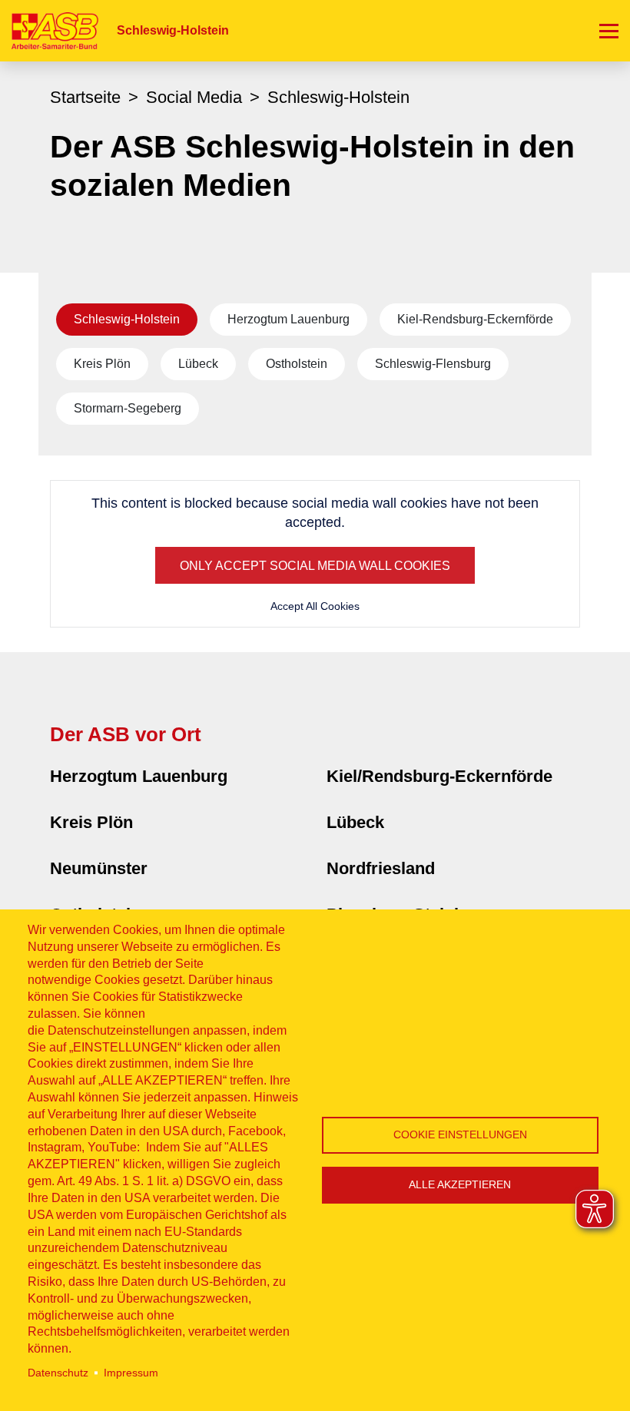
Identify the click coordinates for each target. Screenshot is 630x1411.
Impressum (131, 1373)
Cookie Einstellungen (460, 1135)
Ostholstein (296, 363)
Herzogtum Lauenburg (288, 319)
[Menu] (608, 30)
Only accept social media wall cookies (315, 565)
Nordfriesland (381, 868)
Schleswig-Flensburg (433, 363)
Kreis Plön (102, 363)
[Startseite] (49, 30)
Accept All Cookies (315, 606)
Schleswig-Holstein (127, 319)
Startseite (85, 97)
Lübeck (198, 363)
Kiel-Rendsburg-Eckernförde (475, 319)
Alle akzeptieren (460, 1185)
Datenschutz (58, 1373)
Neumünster (99, 868)
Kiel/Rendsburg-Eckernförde (439, 776)
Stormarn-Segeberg (127, 408)
